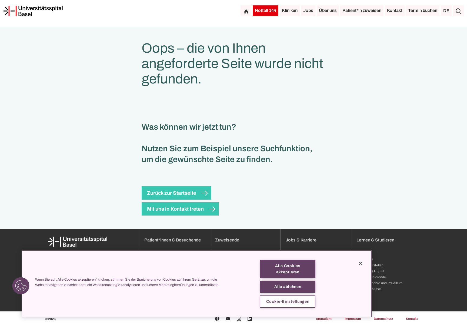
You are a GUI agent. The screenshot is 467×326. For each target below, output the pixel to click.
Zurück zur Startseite (171, 193)
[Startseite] (33, 11)
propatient (324, 319)
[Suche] (458, 10)
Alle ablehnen (287, 286)
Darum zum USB (368, 289)
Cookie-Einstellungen (287, 301)
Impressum (353, 319)
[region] (197, 283)
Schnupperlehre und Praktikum (379, 283)
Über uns (328, 10)
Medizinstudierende (371, 277)
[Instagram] (239, 319)
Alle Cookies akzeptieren (288, 269)
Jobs (308, 10)
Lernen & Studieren (375, 240)
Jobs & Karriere (301, 240)
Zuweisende (227, 240)
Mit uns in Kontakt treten (175, 209)
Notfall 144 (265, 10)
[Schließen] (360, 263)
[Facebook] (217, 319)
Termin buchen (422, 10)
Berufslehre (364, 259)
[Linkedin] (250, 319)
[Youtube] (228, 319)
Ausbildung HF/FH (370, 271)
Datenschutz (383, 319)
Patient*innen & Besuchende (172, 240)
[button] (20, 285)
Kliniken (290, 10)
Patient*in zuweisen (361, 10)
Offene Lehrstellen (369, 265)
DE (446, 10)
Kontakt (394, 10)
